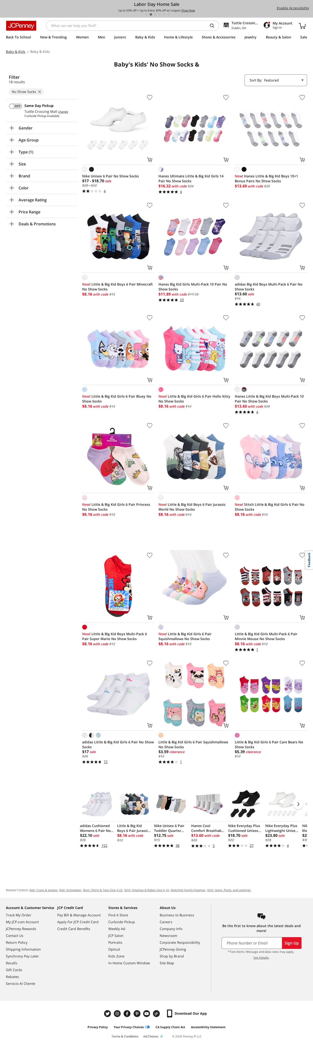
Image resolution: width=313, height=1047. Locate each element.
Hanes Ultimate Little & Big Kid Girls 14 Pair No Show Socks (191, 178)
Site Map (167, 963)
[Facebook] (128, 1013)
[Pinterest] (137, 1013)
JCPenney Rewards (21, 928)
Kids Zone (116, 956)
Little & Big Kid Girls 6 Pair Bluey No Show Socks (116, 398)
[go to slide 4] (159, 14)
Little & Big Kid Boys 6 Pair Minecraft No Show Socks (117, 286)
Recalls (11, 963)
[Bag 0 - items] (302, 26)
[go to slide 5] (164, 14)
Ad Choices (150, 1036)
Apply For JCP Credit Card (78, 922)
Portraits (115, 942)
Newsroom (168, 935)
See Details (261, 957)
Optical (114, 949)
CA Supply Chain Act (170, 1027)
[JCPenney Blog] (157, 1013)
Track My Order (18, 915)
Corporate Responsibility (180, 942)
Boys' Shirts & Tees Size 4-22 (103, 890)
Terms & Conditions (125, 1036)
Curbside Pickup (121, 922)
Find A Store (118, 915)
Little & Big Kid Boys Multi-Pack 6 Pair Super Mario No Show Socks (114, 636)
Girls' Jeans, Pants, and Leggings (229, 890)
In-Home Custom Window (129, 963)
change (63, 112)
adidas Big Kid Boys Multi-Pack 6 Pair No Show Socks (268, 286)
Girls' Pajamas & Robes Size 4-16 (146, 890)
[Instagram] (118, 1013)
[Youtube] (147, 1013)
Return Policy (16, 942)
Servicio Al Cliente (20, 983)
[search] (214, 26)
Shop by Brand (172, 956)
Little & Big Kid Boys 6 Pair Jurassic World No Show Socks (192, 507)
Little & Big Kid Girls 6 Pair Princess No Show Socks (116, 507)
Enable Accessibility (293, 8)
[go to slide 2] (151, 14)
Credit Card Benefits (73, 928)
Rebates (12, 976)
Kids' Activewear (70, 890)
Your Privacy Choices (129, 1027)
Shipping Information (23, 949)
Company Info (171, 928)
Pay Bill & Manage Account (79, 915)
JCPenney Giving (173, 949)
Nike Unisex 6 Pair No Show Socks (110, 176)
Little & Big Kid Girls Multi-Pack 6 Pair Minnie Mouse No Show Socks (266, 636)
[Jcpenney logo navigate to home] (21, 26)
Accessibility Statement (208, 1027)
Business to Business (177, 915)
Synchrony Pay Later (22, 956)
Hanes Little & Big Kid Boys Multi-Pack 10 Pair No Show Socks (269, 398)
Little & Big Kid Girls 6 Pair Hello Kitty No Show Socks (194, 398)
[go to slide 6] (168, 14)
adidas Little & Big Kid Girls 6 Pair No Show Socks (118, 744)
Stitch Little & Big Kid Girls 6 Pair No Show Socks (269, 507)
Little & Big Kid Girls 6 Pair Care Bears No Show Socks (269, 744)
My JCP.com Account (22, 922)
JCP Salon (115, 935)
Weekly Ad (116, 928)
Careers (166, 922)
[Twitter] (108, 1013)
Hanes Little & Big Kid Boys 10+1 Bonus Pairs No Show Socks (266, 178)
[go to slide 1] (146, 14)
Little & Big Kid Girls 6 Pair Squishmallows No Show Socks (185, 636)
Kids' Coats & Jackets (43, 890)
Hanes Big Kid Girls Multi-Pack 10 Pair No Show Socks (192, 286)
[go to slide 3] (155, 14)
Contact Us (14, 935)
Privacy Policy (98, 1027)
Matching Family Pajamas (188, 890)
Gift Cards (14, 969)
